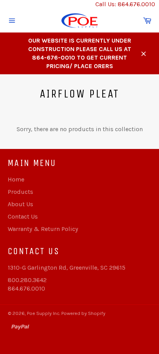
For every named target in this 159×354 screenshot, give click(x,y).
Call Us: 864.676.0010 (125, 4)
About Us (20, 204)
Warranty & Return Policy (43, 229)
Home (16, 179)
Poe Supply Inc (43, 313)
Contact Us (23, 216)
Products (20, 191)
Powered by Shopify (83, 313)
